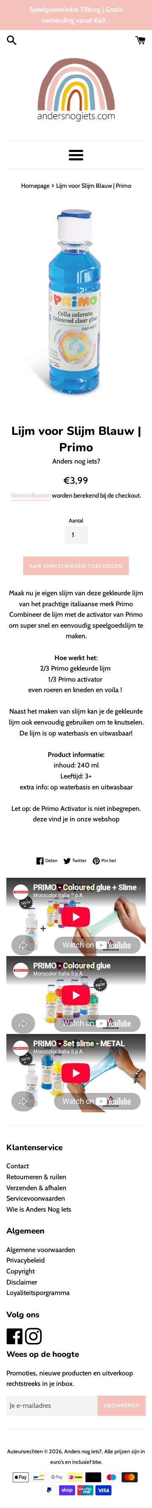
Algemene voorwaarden (40, 1250)
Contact (17, 1166)
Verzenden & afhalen (36, 1188)
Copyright (20, 1271)
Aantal (76, 520)
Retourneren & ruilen (36, 1177)
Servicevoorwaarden (35, 1198)
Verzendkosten (31, 495)
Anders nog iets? (83, 1451)
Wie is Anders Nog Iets (38, 1209)
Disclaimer (21, 1282)
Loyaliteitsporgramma (38, 1293)
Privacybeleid (25, 1260)
